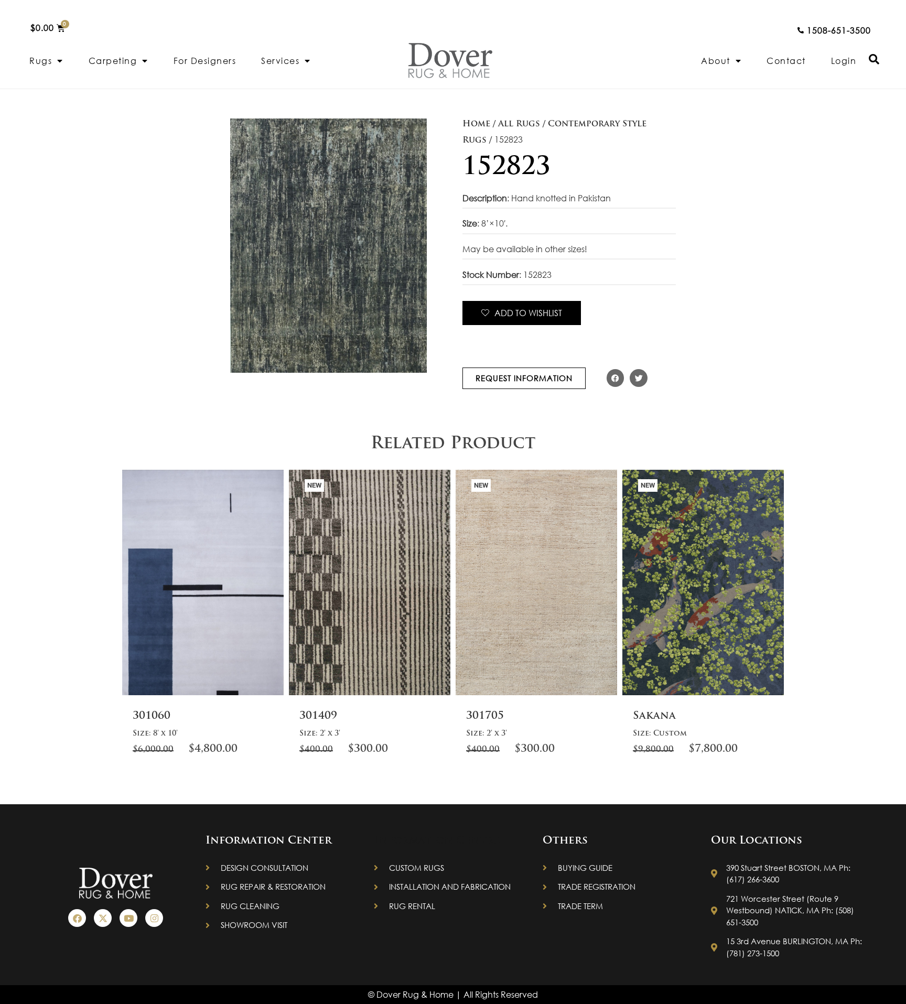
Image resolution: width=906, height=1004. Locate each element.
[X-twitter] (103, 918)
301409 (318, 716)
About (715, 60)
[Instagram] (154, 918)
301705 (485, 716)
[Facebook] (77, 918)
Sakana (654, 716)
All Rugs (519, 124)
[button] (615, 378)
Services (280, 60)
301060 (151, 716)
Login (844, 60)
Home (476, 124)
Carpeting (113, 60)
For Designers (205, 60)
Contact (786, 60)
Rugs (40, 60)
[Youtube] (128, 918)
